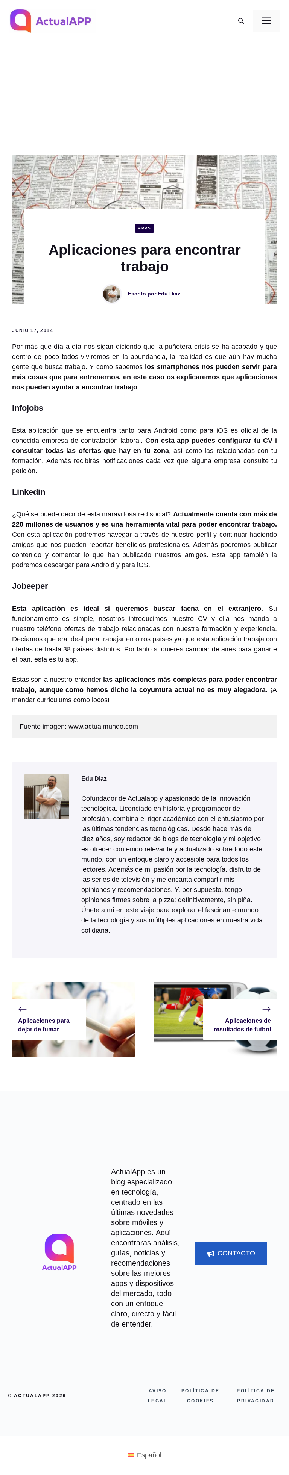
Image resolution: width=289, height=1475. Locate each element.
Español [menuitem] (149, 1455)
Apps (144, 228)
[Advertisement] (144, 98)
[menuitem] (144, 1455)
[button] (241, 21)
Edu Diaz (169, 294)
